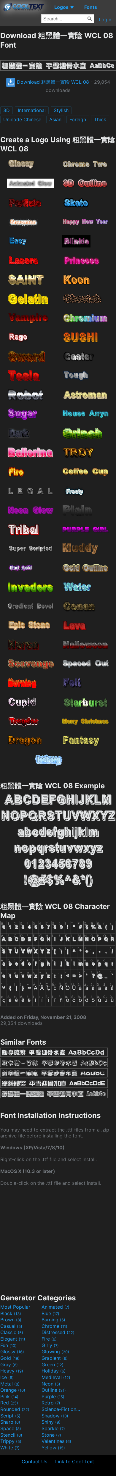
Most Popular (15, 1307)
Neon (51, 1384)
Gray (9, 1364)
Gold (10, 1358)
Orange (12, 1390)
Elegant (12, 1339)
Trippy (10, 1441)
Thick (100, 119)
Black (10, 1313)
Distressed (58, 1332)
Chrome (54, 1326)
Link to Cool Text (74, 1461)
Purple (53, 1396)
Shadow (55, 1416)
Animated (55, 1307)
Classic (11, 1332)
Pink (9, 1396)
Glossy (12, 1351)
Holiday (54, 1371)
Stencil (11, 1435)
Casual (11, 1326)
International (32, 110)
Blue (50, 1313)
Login (105, 19)
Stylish (61, 110)
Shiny (51, 1422)
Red (9, 1403)
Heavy (11, 1371)
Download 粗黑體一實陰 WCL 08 (52, 82)
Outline (54, 1390)
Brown (10, 1320)
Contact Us (34, 1461)
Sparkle (53, 1428)
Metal (10, 1384)
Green (52, 1364)
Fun (8, 1345)
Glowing (55, 1351)
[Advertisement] (58, 1239)
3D (6, 110)
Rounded (14, 1409)
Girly (50, 1345)
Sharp (10, 1422)
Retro (51, 1403)
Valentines (56, 1441)
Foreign (77, 119)
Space (10, 1428)
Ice (7, 1377)
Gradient (55, 1358)
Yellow (53, 1448)
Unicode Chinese (22, 119)
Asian (55, 119)
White (10, 1448)
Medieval (56, 1377)
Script (10, 1416)
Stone (51, 1435)
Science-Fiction (61, 1409)
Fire (49, 1339)
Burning (53, 1320)
